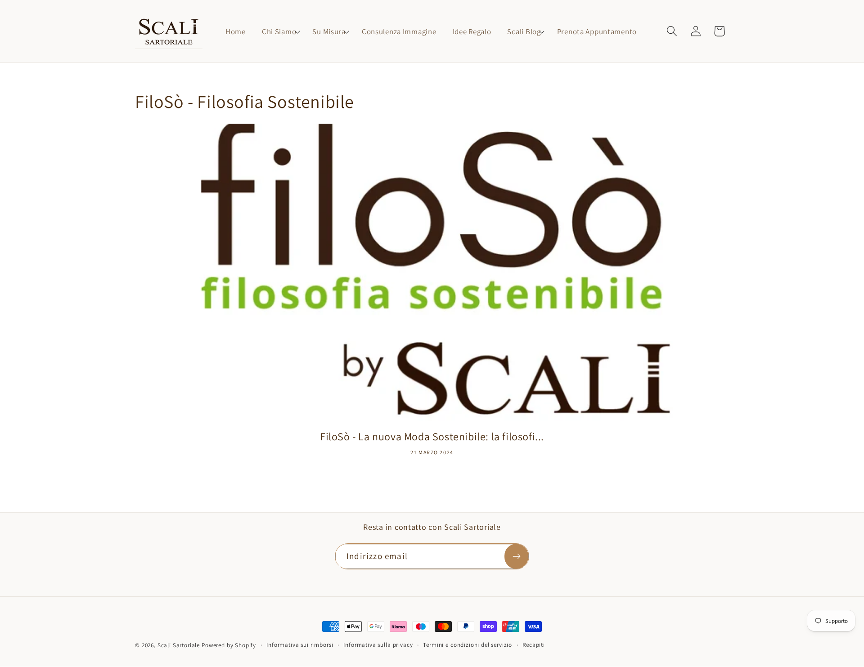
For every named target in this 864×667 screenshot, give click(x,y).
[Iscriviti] (516, 556)
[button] (279, 31)
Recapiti (533, 645)
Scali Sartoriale (179, 645)
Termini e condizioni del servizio (467, 645)
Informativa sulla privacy (378, 645)
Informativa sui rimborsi (299, 645)
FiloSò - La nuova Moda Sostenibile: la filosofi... (432, 436)
